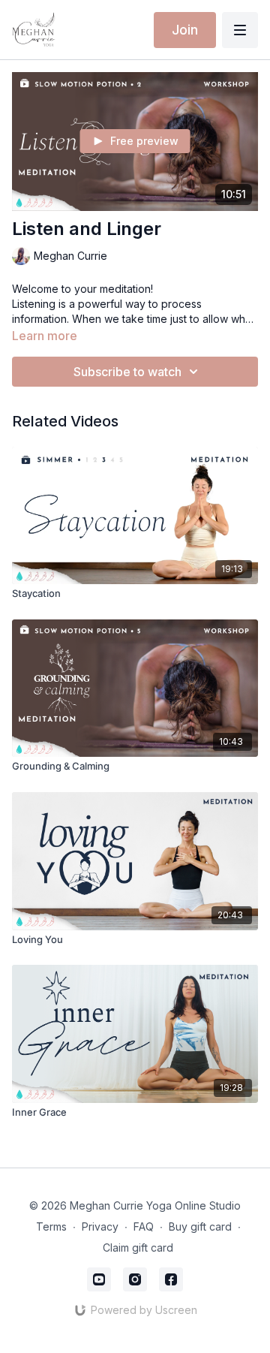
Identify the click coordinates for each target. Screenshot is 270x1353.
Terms (51, 1226)
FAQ (144, 1226)
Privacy (100, 1226)
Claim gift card (138, 1247)
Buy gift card (200, 1226)
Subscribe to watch (128, 371)
